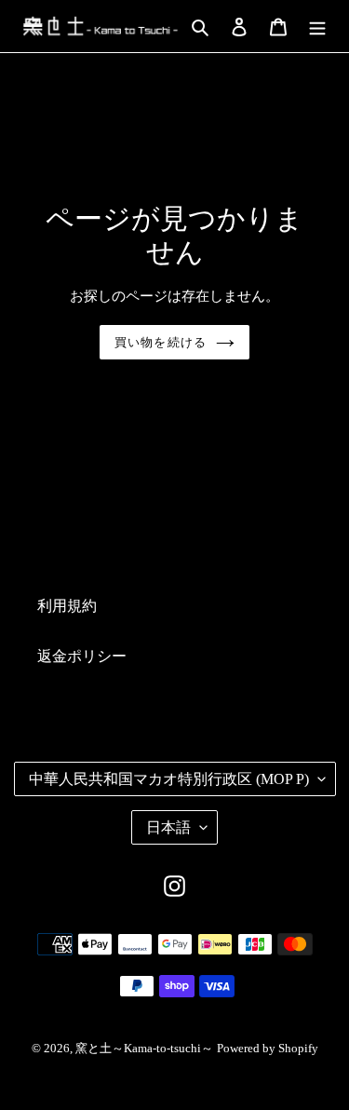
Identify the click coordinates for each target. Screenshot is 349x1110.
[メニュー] (317, 26)
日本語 (168, 827)
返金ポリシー (82, 656)
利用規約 (67, 606)
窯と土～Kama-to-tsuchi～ (144, 1048)
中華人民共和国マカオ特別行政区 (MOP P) (169, 779)
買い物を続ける (160, 342)
